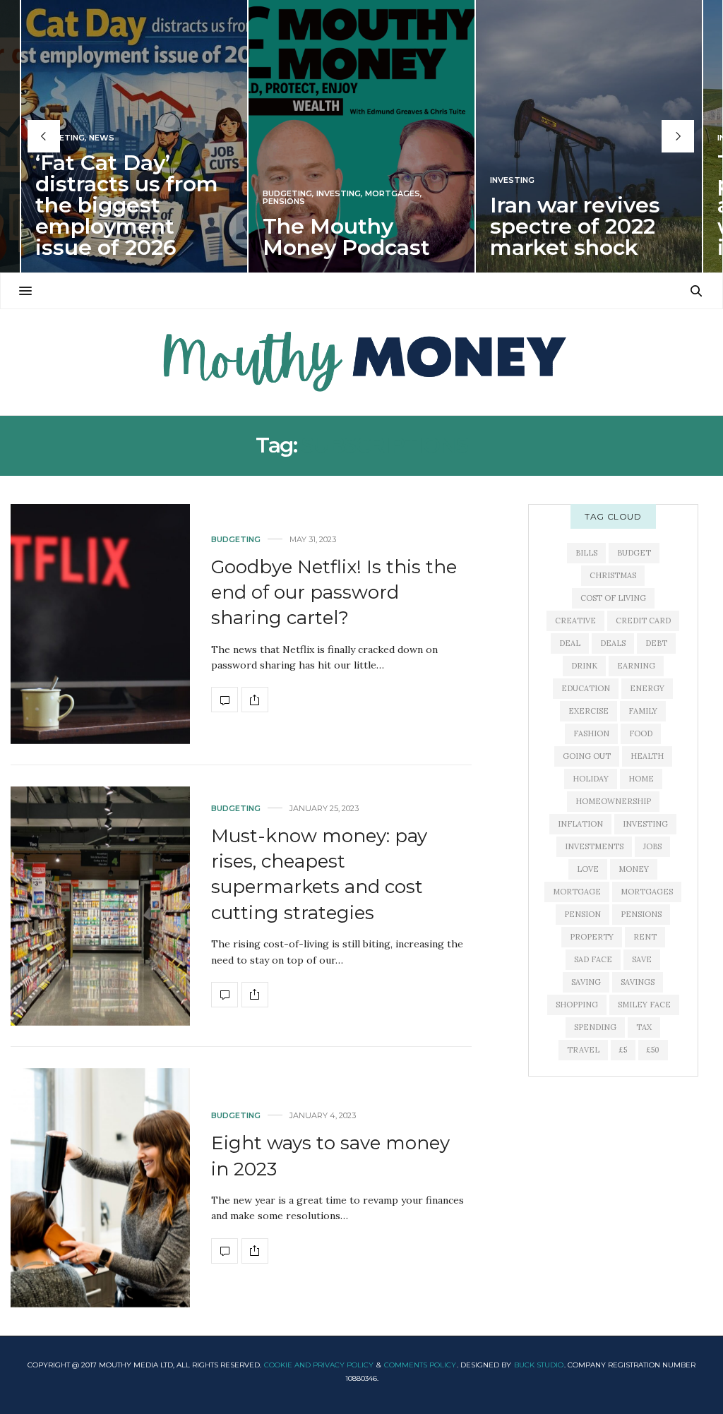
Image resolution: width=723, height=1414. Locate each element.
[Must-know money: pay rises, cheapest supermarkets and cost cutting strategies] (100, 906)
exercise (588, 711)
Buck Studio (538, 1365)
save (642, 959)
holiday (591, 779)
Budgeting (60, 138)
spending (595, 1027)
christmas (613, 575)
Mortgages (392, 194)
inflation (580, 824)
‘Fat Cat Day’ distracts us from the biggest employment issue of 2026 (126, 205)
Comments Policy (420, 1365)
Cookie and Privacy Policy (319, 1365)
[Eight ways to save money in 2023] (100, 1187)
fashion (591, 733)
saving (586, 982)
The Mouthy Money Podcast (346, 236)
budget (634, 553)
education (585, 688)
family (642, 711)
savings (638, 982)
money (634, 869)
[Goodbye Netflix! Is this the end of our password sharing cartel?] (100, 623)
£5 (623, 1050)
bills (586, 553)
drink (584, 666)
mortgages (647, 892)
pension (582, 914)
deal (569, 643)
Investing (338, 194)
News (101, 138)
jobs (652, 846)
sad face (593, 959)
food (640, 733)
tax (644, 1027)
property (592, 937)
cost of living (613, 598)
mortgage (577, 892)
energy (647, 688)
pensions (641, 914)
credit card (643, 620)
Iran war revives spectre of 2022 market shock (575, 226)
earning (636, 666)
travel (583, 1050)
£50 (653, 1050)
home (641, 779)
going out (587, 756)
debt (656, 643)
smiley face (644, 1004)
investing (645, 824)
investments (594, 846)
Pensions (284, 201)
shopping (577, 1004)
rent (645, 937)
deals (613, 643)
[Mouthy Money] (361, 362)
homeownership (613, 801)
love (588, 869)
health (647, 756)
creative (575, 620)
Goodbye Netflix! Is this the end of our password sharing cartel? (334, 593)
